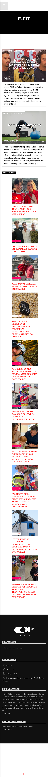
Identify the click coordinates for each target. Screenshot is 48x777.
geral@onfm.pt (11, 674)
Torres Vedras (31, 51)
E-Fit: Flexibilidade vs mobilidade (24, 126)
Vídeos (37, 755)
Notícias (9, 755)
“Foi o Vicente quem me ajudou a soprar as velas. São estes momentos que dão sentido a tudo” (24, 457)
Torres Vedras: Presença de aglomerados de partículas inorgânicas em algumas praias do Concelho (22, 329)
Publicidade (19, 113)
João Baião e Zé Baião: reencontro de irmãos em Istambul (24, 286)
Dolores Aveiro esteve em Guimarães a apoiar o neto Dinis (24, 249)
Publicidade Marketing (11, 140)
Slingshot (6, 751)
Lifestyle (18, 51)
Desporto (7, 51)
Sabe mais (6, 713)
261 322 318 (10, 669)
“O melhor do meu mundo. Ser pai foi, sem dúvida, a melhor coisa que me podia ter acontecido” (24, 374)
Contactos (11, 757)
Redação (7, 78)
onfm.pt (9, 665)
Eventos (24, 755)
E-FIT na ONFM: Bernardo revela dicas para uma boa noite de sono (24, 63)
